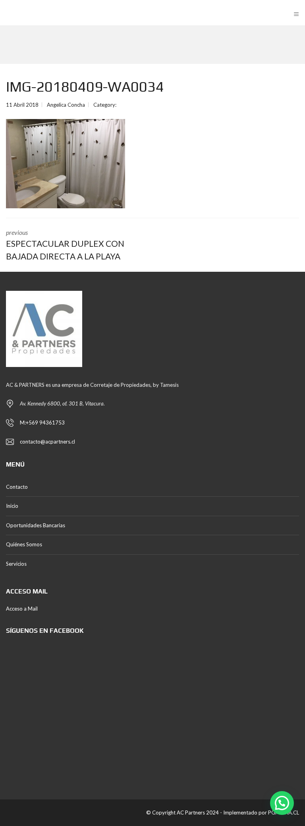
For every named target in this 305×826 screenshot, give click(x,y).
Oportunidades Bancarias (35, 525)
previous (65, 245)
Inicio (12, 506)
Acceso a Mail (22, 608)
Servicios (16, 564)
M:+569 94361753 (42, 422)
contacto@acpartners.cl (47, 441)
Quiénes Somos (24, 544)
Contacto (17, 487)
